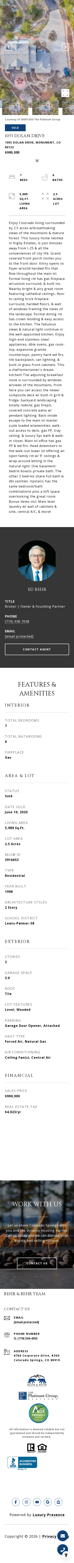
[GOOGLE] (48, 1502)
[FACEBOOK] (16, 1502)
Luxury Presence (49, 1514)
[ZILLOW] (58, 1502)
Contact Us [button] (37, 1263)
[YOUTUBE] (37, 1502)
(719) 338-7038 (17, 621)
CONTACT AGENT (37, 649)
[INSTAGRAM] (26, 1502)
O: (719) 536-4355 (25, 1338)
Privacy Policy (55, 1536)
